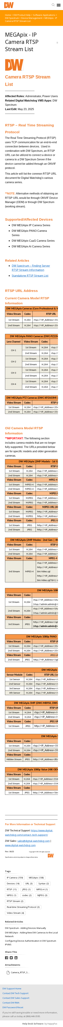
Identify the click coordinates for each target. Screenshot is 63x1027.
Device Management (32, 17)
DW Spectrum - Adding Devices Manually (25, 928)
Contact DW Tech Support (15, 993)
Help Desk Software (33, 1023)
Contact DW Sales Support (16, 997)
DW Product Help (22, 14)
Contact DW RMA (11, 1002)
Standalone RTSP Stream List (30, 275)
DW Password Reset (13, 1007)
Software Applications (44, 14)
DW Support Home (12, 988)
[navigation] (58, 5)
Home (8, 14)
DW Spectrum (12, 17)
